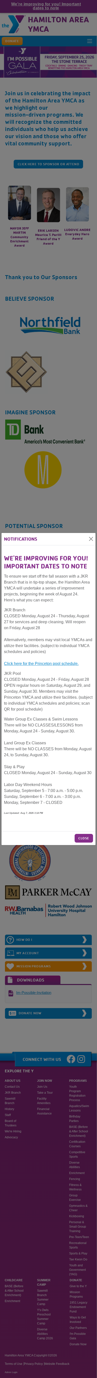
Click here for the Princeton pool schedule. (41, 663)
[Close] (91, 539)
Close (83, 838)
